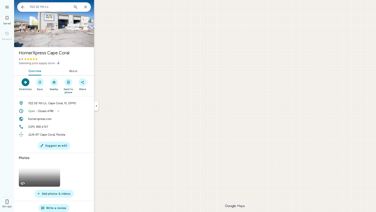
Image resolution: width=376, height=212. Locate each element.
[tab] (34, 70)
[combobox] (50, 7)
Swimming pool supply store (37, 63)
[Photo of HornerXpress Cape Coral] (54, 23)
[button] (54, 111)
